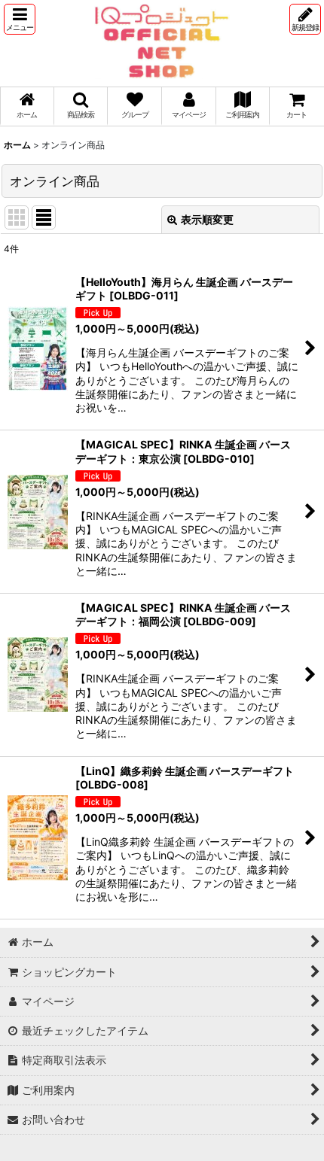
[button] (19, 19)
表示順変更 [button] (207, 219)
